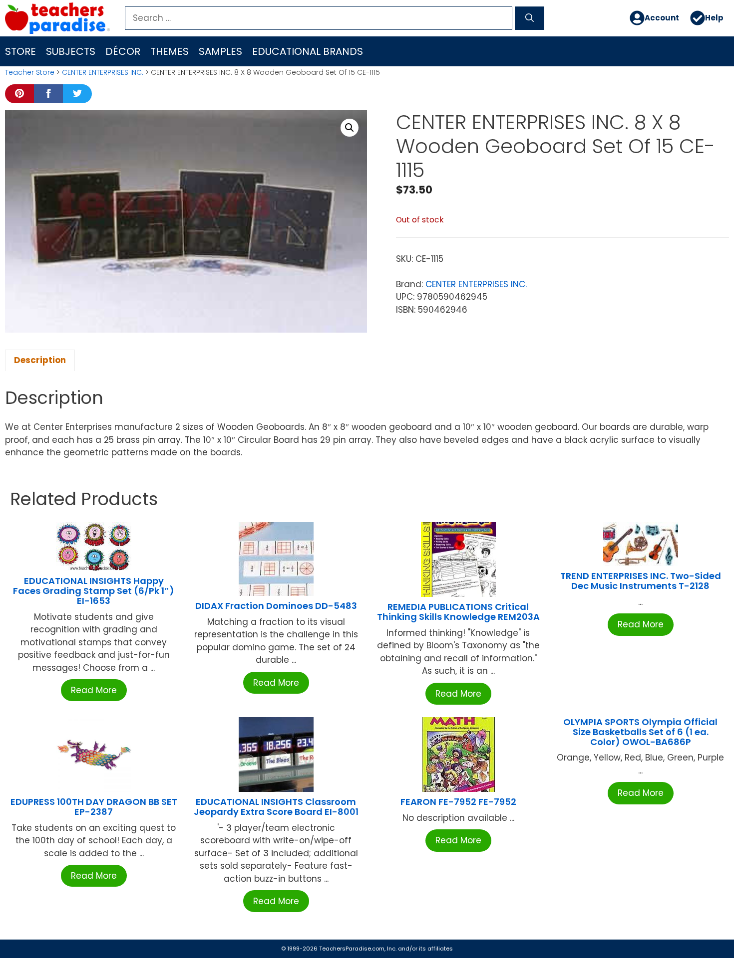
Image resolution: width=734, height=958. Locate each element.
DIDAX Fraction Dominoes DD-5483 (276, 605)
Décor (122, 51)
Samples (220, 51)
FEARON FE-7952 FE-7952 (458, 801)
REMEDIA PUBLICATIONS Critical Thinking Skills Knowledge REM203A (458, 611)
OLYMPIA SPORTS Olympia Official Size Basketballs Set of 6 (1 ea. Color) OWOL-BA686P (640, 732)
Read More (94, 690)
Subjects (70, 51)
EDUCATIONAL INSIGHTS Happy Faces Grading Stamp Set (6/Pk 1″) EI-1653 (93, 591)
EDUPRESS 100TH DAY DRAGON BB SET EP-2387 (93, 806)
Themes (169, 51)
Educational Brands (307, 51)
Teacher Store (29, 72)
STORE (20, 51)
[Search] (529, 18)
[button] (350, 128)
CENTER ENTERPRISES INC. (102, 72)
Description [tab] (40, 360)
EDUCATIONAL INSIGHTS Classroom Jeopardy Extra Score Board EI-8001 (276, 806)
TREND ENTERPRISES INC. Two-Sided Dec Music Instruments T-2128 (640, 581)
